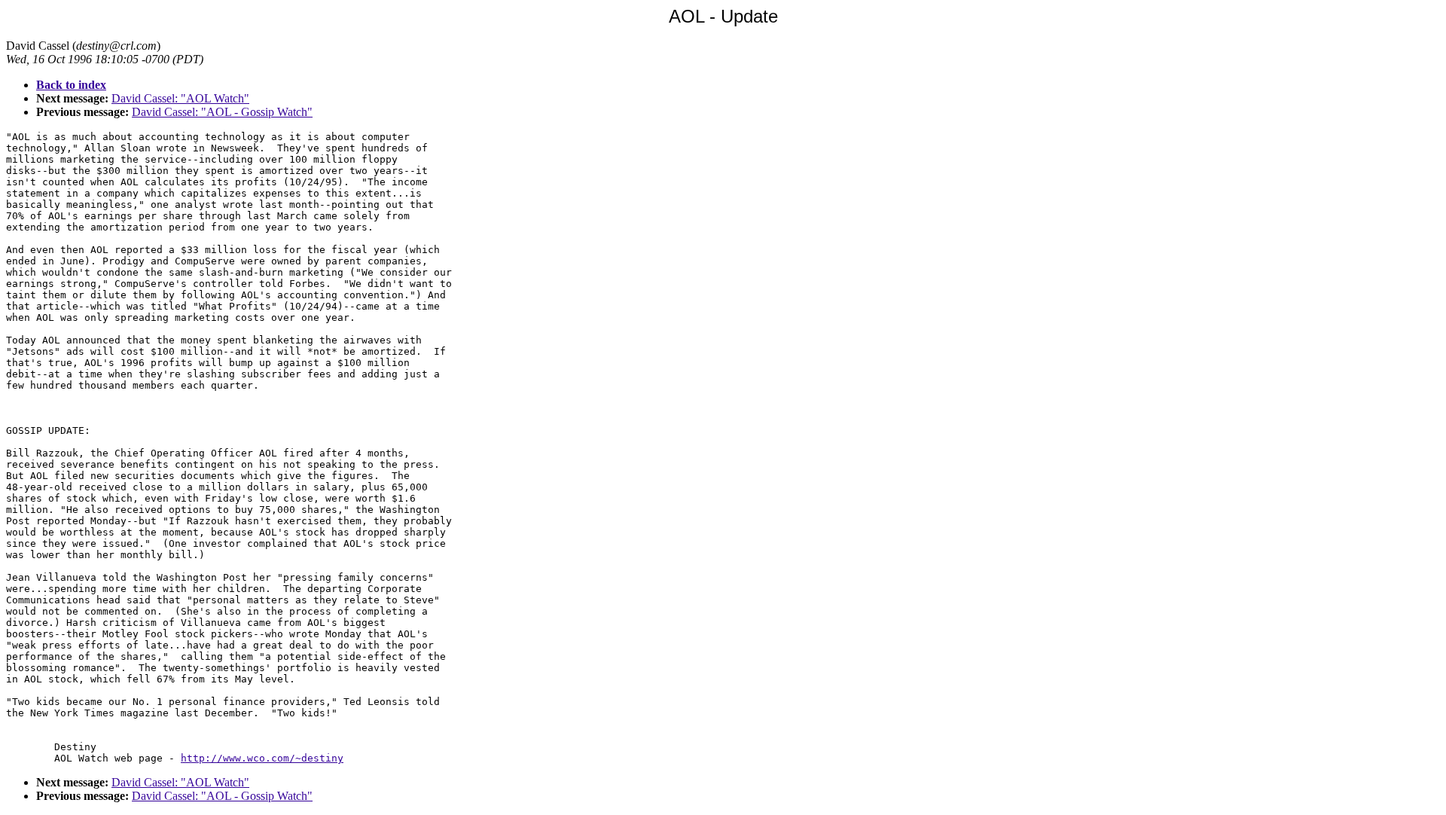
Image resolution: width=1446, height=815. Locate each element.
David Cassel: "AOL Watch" (180, 98)
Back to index (71, 84)
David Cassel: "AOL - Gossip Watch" (222, 111)
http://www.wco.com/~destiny (262, 758)
